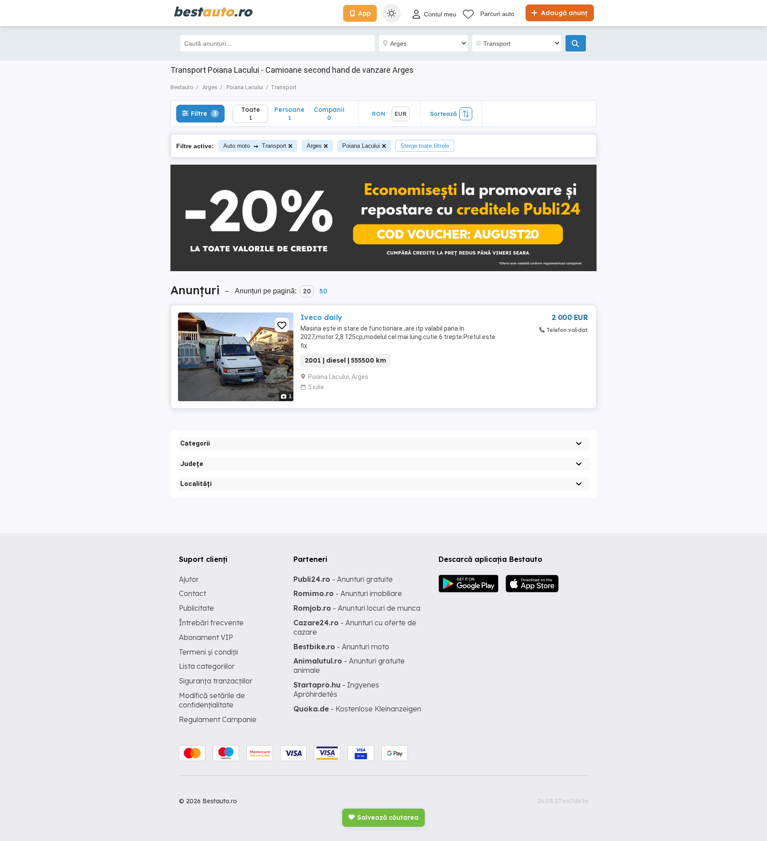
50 (323, 291)
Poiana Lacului (361, 145)
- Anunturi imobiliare (347, 593)
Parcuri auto (497, 13)
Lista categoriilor (207, 666)
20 (307, 291)
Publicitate (196, 608)
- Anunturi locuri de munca (356, 608)
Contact (192, 593)
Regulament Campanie (218, 719)
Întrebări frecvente (211, 622)
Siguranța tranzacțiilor (216, 680)
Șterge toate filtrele (424, 145)
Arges (314, 145)
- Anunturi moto (341, 646)
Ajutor (189, 579)
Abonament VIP (206, 637)
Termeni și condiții (208, 652)
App (364, 13)
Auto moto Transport (254, 145)
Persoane (289, 113)
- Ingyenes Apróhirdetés (336, 689)
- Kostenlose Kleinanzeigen (357, 708)
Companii (329, 113)
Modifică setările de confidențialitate (212, 700)
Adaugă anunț (563, 13)
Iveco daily (321, 317)
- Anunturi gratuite (343, 579)
